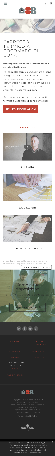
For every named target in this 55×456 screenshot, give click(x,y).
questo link (15, 447)
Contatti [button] (15, 358)
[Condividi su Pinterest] (36, 328)
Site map (39, 358)
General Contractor (39, 343)
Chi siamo (15, 342)
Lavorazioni (15, 351)
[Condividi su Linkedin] (19, 328)
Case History (39, 351)
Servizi (15, 368)
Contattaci (25, 307)
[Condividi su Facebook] (24, 328)
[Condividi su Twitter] (30, 328)
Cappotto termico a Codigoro (32, 261)
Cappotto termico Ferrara (36, 267)
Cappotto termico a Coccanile (30, 264)
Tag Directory (15, 375)
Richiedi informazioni (20, 109)
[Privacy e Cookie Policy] (28, 416)
